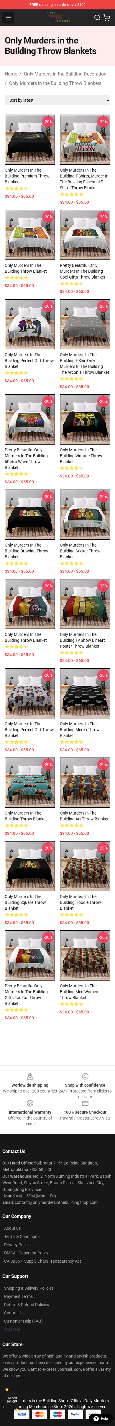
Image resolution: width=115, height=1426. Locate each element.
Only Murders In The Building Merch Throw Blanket (80, 729)
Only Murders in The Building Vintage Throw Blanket (81, 456)
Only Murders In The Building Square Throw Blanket (25, 902)
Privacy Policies (18, 1244)
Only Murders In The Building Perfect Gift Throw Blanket (29, 360)
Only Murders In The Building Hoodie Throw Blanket (80, 902)
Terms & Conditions (22, 1236)
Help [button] (104, 1419)
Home (11, 74)
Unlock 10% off (12, 1400)
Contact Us (14, 1313)
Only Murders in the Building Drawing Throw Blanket (26, 551)
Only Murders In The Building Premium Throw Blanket (27, 176)
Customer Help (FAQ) (23, 1321)
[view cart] (106, 17)
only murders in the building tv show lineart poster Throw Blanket (82, 640)
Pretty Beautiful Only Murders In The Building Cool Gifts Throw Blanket (82, 271)
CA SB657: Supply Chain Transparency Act (42, 1261)
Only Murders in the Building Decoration (65, 74)
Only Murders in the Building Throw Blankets (55, 83)
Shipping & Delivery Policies (28, 1288)
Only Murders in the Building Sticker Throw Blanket (80, 551)
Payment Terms (18, 1296)
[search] (97, 17)
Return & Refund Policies (26, 1304)
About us (12, 1228)
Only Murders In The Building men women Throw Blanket (79, 991)
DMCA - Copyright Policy (26, 1253)
